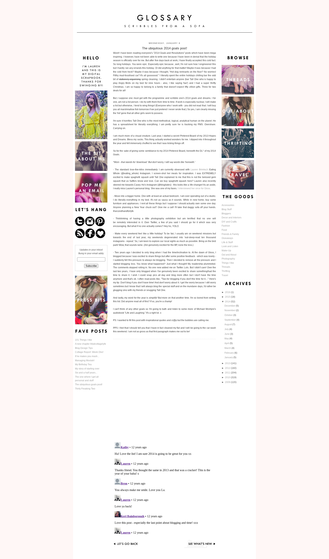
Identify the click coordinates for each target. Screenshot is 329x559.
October (228, 315)
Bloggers (226, 213)
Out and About (229, 254)
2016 (228, 292)
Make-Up (226, 250)
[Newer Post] (200, 547)
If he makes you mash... (87, 356)
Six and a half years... (86, 372)
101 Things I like (83, 340)
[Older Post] (129, 547)
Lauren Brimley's (199, 169)
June (227, 334)
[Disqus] (164, 390)
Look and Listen (230, 246)
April (227, 343)
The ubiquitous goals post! (88, 384)
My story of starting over (87, 368)
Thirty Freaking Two (85, 388)
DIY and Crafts (229, 221)
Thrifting (226, 271)
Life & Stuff (227, 242)
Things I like (228, 263)
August (228, 324)
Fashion (226, 225)
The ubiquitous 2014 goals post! (164, 48)
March (228, 348)
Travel (225, 275)
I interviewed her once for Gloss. (194, 188)
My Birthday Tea (83, 364)
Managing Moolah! (84, 360)
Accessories (228, 205)
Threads (226, 267)
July (226, 329)
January (228, 357)
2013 (228, 363)
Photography (228, 258)
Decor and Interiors (231, 217)
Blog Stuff (227, 209)
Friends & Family (230, 234)
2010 (228, 377)
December (230, 305)
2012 (228, 368)
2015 (228, 297)
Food (224, 230)
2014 (228, 301)
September (230, 320)
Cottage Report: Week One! (89, 352)
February (229, 353)
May (226, 338)
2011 (228, 372)
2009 (228, 382)
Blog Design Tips (84, 348)
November (230, 310)
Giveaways (227, 238)
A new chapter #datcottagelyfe (90, 344)
